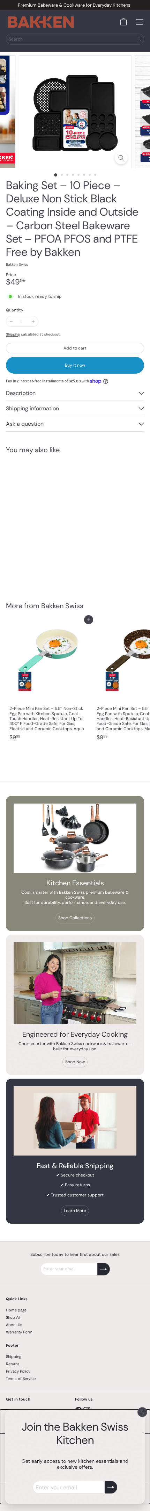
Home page (16, 1310)
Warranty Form (19, 1332)
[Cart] (123, 22)
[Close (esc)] (142, 1412)
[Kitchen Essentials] (75, 838)
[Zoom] (120, 157)
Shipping (13, 334)
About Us (14, 1324)
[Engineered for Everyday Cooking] (75, 983)
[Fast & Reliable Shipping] (75, 1121)
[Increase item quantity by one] (33, 321)
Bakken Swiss (62, 605)
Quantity (14, 310)
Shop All (13, 1317)
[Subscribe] (111, 1487)
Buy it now (75, 365)
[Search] (139, 39)
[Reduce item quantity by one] (11, 321)
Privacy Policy (18, 1371)
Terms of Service (21, 1378)
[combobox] (75, 39)
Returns (13, 1363)
